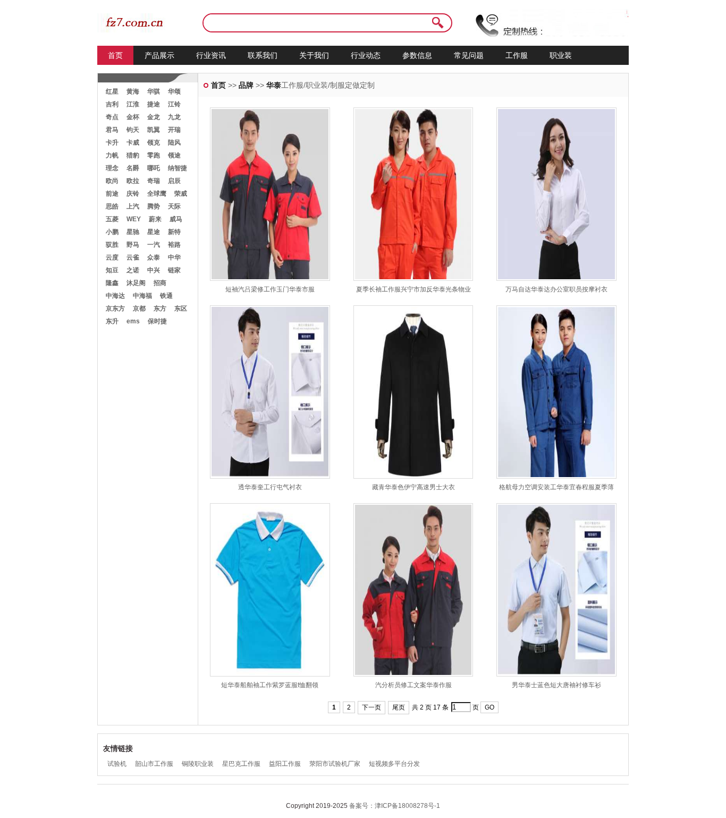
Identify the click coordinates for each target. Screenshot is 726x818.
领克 (153, 142)
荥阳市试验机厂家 (334, 763)
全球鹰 (156, 193)
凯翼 (153, 129)
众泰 (153, 257)
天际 (174, 206)
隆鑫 (112, 283)
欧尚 (112, 181)
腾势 (153, 206)
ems (133, 321)
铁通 (166, 295)
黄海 (132, 91)
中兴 (153, 270)
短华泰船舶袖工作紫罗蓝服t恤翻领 (269, 685)
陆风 (174, 142)
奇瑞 (153, 181)
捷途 (153, 104)
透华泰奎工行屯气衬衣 (270, 487)
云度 (112, 257)
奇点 (112, 117)
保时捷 (157, 321)
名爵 (132, 168)
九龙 (174, 117)
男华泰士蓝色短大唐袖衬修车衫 (556, 685)
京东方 (115, 308)
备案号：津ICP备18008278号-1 (394, 805)
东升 (112, 321)
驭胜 (112, 244)
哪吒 (153, 168)
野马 (132, 244)
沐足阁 (136, 283)
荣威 (180, 193)
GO (489, 707)
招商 (160, 283)
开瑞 (174, 129)
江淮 (132, 104)
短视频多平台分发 (394, 763)
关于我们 (314, 55)
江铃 (174, 104)
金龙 (153, 117)
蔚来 (155, 219)
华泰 (273, 85)
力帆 (112, 155)
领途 (174, 155)
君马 (112, 129)
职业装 (561, 55)
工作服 (516, 55)
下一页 (371, 707)
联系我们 (262, 55)
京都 (139, 308)
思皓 (112, 206)
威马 (176, 219)
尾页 (398, 707)
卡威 (132, 142)
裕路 (174, 244)
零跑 (153, 155)
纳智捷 (177, 168)
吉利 (112, 104)
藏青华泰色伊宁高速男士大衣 (413, 487)
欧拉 (132, 181)
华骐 (153, 91)
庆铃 (132, 193)
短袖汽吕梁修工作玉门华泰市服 (270, 289)
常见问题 (469, 55)
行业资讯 (211, 55)
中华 (174, 257)
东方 (160, 308)
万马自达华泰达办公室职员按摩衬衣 (556, 289)
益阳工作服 (285, 763)
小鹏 (112, 232)
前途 (112, 193)
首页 (115, 55)
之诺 (132, 270)
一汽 (153, 244)
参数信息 (417, 55)
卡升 (112, 142)
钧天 (132, 129)
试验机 (116, 763)
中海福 (142, 295)
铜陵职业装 (198, 763)
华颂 (174, 91)
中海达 (115, 295)
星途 (153, 232)
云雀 (132, 257)
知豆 (112, 270)
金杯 (132, 117)
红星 (112, 91)
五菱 (112, 219)
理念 (112, 168)
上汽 (132, 206)
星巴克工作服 (241, 763)
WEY (133, 219)
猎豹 (132, 155)
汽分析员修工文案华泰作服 (413, 685)
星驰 (132, 232)
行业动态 (366, 55)
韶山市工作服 (154, 763)
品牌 (246, 85)
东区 (180, 308)
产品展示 (159, 55)
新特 (174, 232)
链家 (174, 270)
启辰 (174, 181)
